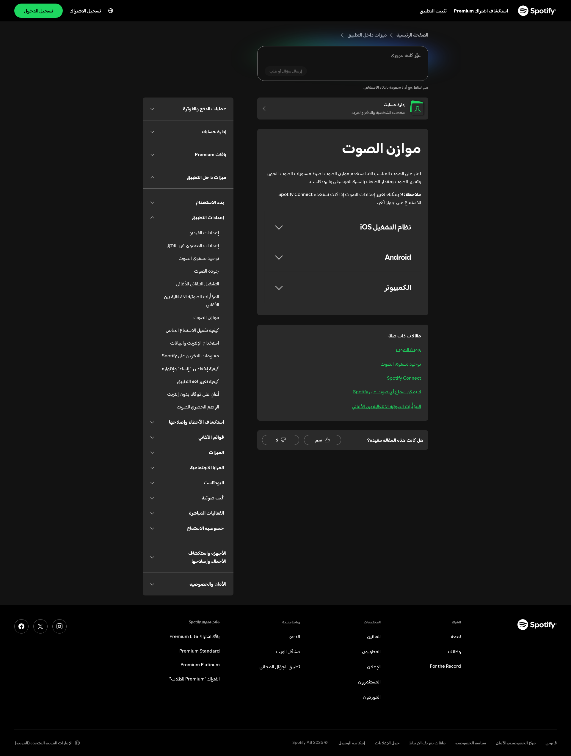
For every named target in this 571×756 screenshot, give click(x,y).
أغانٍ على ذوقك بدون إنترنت (193, 394)
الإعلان (374, 666)
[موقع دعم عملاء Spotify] (537, 10)
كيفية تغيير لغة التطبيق (198, 381)
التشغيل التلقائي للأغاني (197, 283)
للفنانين (374, 636)
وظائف (454, 651)
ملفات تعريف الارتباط (427, 743)
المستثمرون (369, 681)
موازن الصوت (206, 317)
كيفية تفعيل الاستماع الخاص (192, 330)
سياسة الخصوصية (470, 743)
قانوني (551, 743)
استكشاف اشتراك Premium (481, 10)
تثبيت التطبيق (433, 10)
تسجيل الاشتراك (85, 10)
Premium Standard (199, 650)
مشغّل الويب (288, 651)
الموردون (372, 697)
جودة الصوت (408, 349)
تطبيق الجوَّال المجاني (279, 666)
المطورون (371, 651)
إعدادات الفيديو (204, 232)
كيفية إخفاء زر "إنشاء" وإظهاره (190, 368)
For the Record (445, 666)
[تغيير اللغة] (110, 10)
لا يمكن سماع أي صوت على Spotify (387, 391)
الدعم (294, 636)
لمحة (456, 636)
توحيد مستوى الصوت (400, 364)
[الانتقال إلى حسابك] (266, 108)
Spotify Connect (404, 378)
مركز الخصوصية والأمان (516, 743)
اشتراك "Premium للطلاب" (194, 678)
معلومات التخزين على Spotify (190, 355)
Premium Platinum (200, 664)
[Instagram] (59, 626)
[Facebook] (21, 626)
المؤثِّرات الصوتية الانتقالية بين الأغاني (386, 406)
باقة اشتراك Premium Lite (195, 636)
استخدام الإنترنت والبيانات (194, 343)
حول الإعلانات (387, 743)
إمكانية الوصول (351, 743)
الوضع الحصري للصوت (198, 406)
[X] (40, 626)
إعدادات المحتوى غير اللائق (193, 245)
